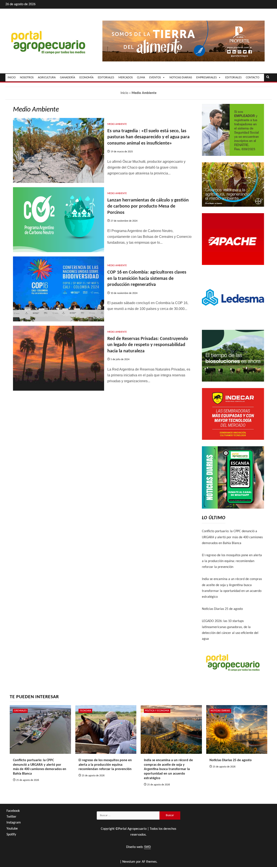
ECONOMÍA (86, 77)
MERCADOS (125, 77)
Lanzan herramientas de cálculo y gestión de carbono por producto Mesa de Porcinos (148, 206)
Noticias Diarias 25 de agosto (222, 609)
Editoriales (233, 77)
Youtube (12, 828)
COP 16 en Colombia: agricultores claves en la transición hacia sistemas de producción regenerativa (146, 278)
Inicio (124, 93)
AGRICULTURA (47, 77)
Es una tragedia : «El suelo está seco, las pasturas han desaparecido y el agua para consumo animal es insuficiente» (148, 137)
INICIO (12, 77)
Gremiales (20, 710)
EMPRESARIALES (206, 77)
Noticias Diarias (220, 710)
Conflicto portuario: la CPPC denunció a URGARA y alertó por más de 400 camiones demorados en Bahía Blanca (232, 537)
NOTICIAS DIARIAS (180, 77)
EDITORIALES (106, 77)
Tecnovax (85, 710)
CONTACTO (252, 77)
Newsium (128, 862)
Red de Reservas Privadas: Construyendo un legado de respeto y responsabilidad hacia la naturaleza (147, 345)
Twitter (11, 817)
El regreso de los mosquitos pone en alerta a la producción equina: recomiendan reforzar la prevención (232, 561)
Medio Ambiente (117, 124)
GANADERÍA (67, 77)
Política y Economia (157, 710)
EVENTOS (155, 77)
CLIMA (141, 77)
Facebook (13, 811)
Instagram (13, 822)
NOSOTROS (27, 77)
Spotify (11, 834)
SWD (147, 847)
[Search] (268, 77)
